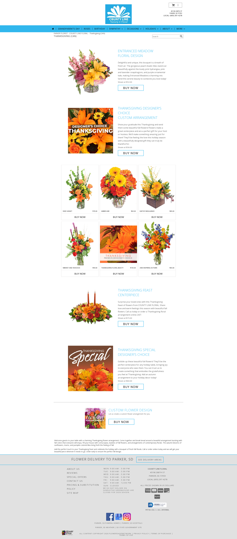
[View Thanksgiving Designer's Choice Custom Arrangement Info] (92, 131)
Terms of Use (126, 535)
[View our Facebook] (110, 520)
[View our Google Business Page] (118, 520)
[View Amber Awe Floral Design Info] (118, 187)
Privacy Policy (141, 533)
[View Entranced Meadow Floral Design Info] (92, 69)
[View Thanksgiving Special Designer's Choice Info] (92, 368)
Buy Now (130, 88)
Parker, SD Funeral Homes (107, 523)
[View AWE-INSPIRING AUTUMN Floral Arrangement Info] (157, 244)
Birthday (99, 28)
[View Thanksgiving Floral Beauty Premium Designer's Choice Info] (118, 244)
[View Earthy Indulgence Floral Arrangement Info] (157, 187)
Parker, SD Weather (104, 527)
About (166, 28)
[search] (181, 36)
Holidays (151, 28)
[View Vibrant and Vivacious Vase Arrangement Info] (80, 244)
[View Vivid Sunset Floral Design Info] (80, 187)
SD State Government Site (129, 527)
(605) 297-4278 (176, 15)
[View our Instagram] (127, 520)
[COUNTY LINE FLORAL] (118, 14)
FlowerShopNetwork (120, 533)
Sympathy (114, 28)
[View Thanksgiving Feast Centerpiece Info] (92, 307)
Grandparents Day (69, 28)
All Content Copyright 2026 (94, 533)
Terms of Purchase (161, 533)
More (180, 28)
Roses (87, 28)
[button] (175, 5)
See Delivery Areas (150, 459)
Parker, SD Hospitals (132, 523)
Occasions (133, 28)
